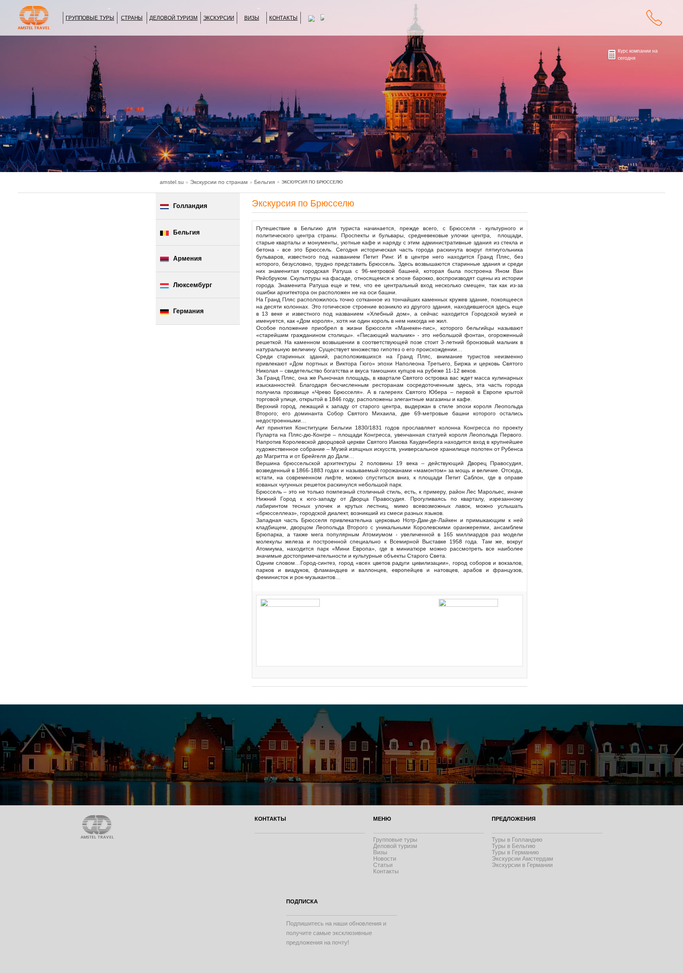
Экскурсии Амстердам (522, 858)
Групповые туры (90, 17)
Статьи (382, 864)
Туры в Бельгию (513, 845)
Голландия (190, 206)
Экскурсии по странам (219, 182)
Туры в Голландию (517, 839)
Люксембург (192, 285)
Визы (251, 17)
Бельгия (264, 182)
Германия (188, 311)
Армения (187, 258)
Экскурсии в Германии (522, 864)
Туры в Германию (515, 852)
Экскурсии (218, 17)
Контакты (283, 17)
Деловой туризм (173, 17)
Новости (384, 858)
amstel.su (172, 182)
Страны (132, 17)
